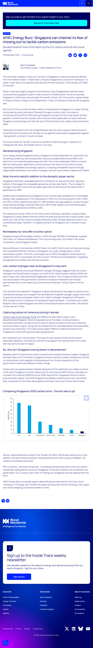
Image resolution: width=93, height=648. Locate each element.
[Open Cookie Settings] (5, 643)
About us (78, 597)
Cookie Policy (38, 629)
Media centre (80, 601)
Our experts (79, 613)
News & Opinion (46, 597)
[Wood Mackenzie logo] (10, 3)
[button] (82, 3)
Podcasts (43, 605)
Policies (27, 629)
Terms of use (8, 629)
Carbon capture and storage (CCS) (19, 316)
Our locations (80, 609)
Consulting (7, 605)
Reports (6, 613)
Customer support (47, 609)
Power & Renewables (11, 597)
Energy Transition (9, 601)
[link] (46, 523)
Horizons (43, 601)
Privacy (18, 629)
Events (5, 609)
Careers (78, 605)
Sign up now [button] (19, 576)
